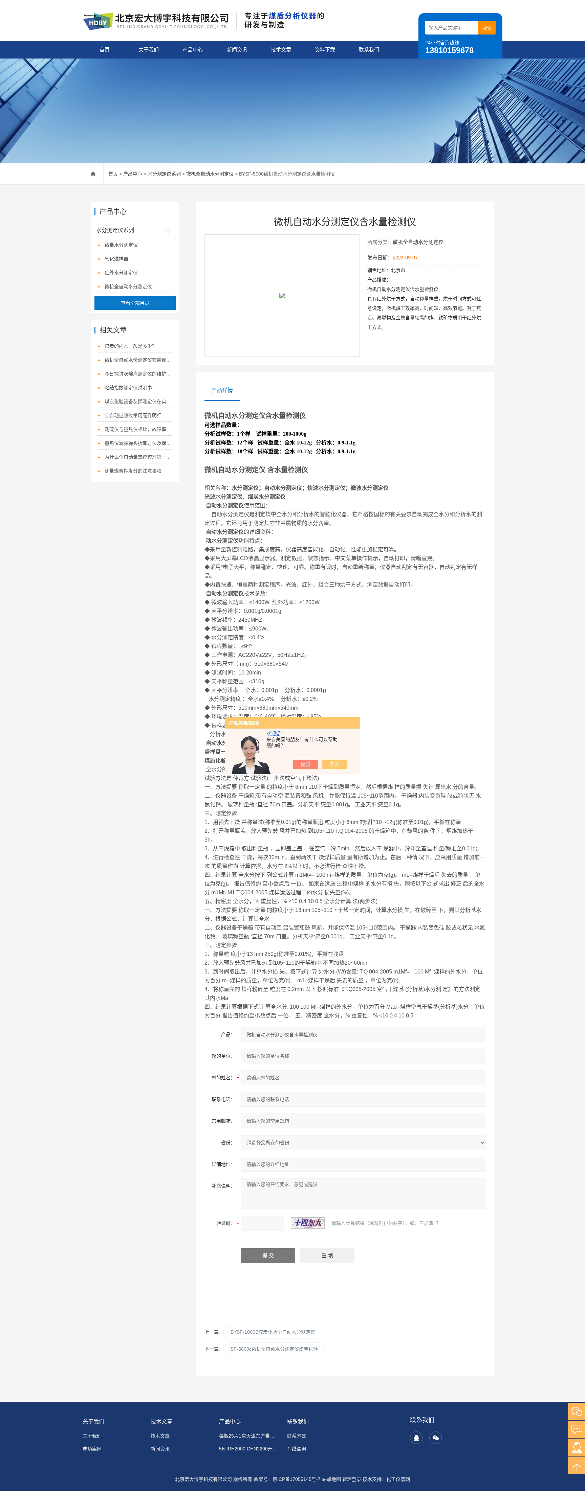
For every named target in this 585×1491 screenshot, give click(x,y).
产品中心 (192, 49)
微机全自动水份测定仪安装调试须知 (138, 360)
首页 (105, 49)
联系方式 (296, 1436)
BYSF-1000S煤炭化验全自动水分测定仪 (273, 1332)
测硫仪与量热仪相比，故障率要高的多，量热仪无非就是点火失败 (138, 429)
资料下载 (325, 49)
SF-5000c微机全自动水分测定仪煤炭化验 (274, 1349)
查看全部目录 (135, 303)
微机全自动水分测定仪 (210, 174)
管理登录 (351, 1479)
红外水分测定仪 (121, 272)
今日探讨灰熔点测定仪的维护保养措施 (138, 373)
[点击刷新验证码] (308, 1223)
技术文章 (281, 49)
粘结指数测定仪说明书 (128, 387)
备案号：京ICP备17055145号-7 (287, 1479)
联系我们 (369, 49)
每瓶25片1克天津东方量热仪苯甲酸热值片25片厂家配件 (249, 1436)
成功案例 (92, 1448)
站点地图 (331, 1479)
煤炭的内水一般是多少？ (131, 346)
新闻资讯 (237, 49)
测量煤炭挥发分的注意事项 (133, 471)
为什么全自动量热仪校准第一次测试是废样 (138, 457)
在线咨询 (296, 1448)
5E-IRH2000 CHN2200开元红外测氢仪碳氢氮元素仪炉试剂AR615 (249, 1448)
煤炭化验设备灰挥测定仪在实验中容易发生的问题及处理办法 (138, 401)
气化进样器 (116, 258)
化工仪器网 (398, 1479)
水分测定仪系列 (164, 174)
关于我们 (148, 49)
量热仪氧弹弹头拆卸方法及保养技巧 (138, 443)
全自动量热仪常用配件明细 (133, 415)
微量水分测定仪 (121, 245)
